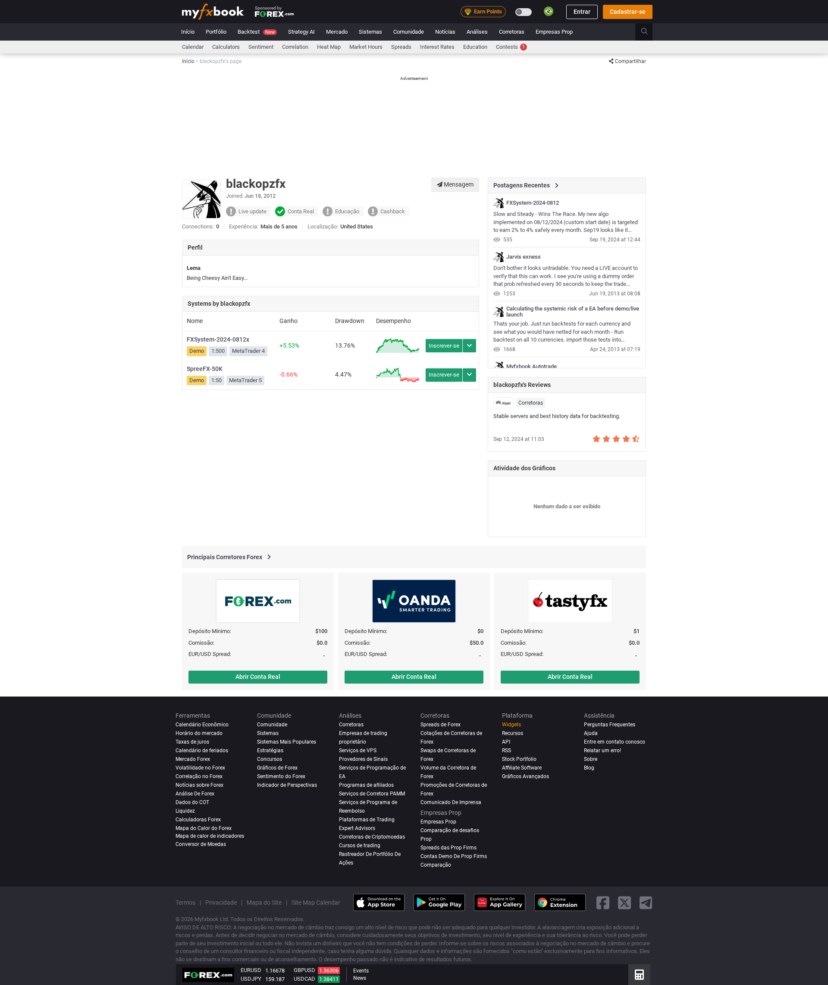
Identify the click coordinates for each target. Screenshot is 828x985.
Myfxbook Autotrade (531, 367)
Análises (477, 32)
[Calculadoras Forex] (639, 974)
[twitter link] (624, 902)
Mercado (337, 32)
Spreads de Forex (440, 725)
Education (475, 47)
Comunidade (408, 32)
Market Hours (366, 47)
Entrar (582, 11)
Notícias (445, 32)
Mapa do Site (264, 902)
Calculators (226, 47)
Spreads (401, 47)
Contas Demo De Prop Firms (453, 856)
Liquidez (185, 811)
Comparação (435, 864)
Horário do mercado (199, 733)
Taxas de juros (192, 742)
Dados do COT (192, 802)
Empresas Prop (554, 32)
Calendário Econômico (202, 725)
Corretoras (511, 32)
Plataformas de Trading (367, 820)
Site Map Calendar (316, 902)
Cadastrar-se (628, 11)
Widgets (511, 725)
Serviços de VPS (357, 750)
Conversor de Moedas (201, 844)
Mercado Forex (193, 759)
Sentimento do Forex (281, 776)
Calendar (193, 47)
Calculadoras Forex (198, 820)
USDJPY (251, 978)
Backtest (256, 32)
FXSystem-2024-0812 (532, 203)
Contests (510, 47)
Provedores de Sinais (363, 759)
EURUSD (251, 970)
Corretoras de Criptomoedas (372, 836)
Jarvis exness (523, 257)
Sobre (590, 759)
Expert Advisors (357, 828)
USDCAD (304, 978)
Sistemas (370, 32)
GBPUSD (304, 970)
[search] (649, 32)
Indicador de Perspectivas (287, 785)
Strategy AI (301, 32)
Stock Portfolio (519, 759)
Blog (589, 768)
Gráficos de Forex (277, 768)
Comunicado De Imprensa (450, 802)
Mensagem (458, 184)
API (506, 742)
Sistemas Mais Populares (286, 742)
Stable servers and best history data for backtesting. (556, 416)
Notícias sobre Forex (199, 785)
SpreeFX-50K (205, 368)
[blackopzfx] (498, 203)
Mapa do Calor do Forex (204, 828)
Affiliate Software (522, 768)
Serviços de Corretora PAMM (372, 794)
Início (187, 32)
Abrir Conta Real (257, 676)
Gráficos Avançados (525, 776)
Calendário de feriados (202, 750)
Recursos (512, 733)
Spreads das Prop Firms (448, 847)
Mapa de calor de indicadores (210, 836)
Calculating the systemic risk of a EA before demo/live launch (572, 312)
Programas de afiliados (366, 785)
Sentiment (260, 47)
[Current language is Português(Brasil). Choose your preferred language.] (548, 11)
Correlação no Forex (199, 776)
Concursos (269, 759)
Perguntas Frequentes (609, 725)
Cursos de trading (359, 845)
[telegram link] (646, 902)
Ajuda (591, 733)
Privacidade (221, 902)
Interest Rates (437, 47)
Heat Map (329, 47)
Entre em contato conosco (614, 742)
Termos (185, 902)
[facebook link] (602, 902)
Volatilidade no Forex (200, 768)
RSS (506, 750)
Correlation (295, 47)
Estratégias (270, 750)
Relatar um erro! (602, 750)
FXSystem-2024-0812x (218, 339)
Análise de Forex (195, 794)
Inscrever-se (444, 345)
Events (361, 971)
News (359, 978)
